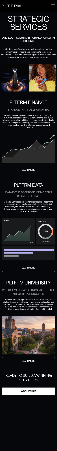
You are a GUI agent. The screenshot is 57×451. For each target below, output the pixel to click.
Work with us (28, 391)
